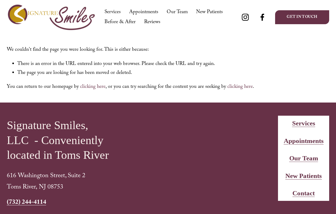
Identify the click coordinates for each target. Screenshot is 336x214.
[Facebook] (262, 17)
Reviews (152, 22)
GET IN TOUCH (302, 17)
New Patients (209, 12)
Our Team (177, 12)
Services (112, 12)
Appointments (143, 12)
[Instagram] (245, 17)
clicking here (93, 87)
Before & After (120, 22)
